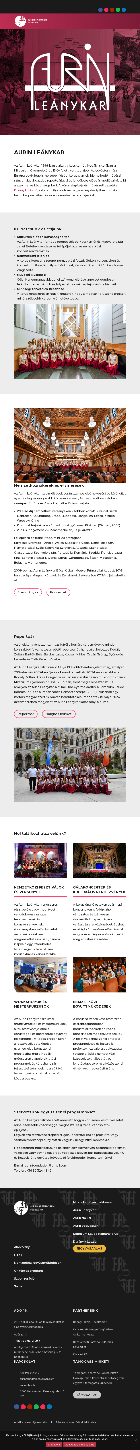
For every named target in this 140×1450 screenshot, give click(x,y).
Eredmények (28, 592)
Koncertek (58, 592)
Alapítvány (22, 1247)
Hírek (18, 1255)
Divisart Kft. (80, 1354)
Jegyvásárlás (89, 1248)
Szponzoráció (24, 1278)
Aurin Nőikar (82, 1218)
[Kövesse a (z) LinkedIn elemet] (124, 10)
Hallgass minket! (59, 714)
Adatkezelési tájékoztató (79, 1444)
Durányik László (25, 190)
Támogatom (87, 1394)
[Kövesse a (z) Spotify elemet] (118, 10)
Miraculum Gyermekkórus (92, 1202)
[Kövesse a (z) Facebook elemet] (100, 10)
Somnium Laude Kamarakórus (95, 1234)
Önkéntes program (28, 1270)
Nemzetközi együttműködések (37, 1262)
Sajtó (18, 1286)
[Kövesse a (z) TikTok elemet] (42, 1406)
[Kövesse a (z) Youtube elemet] (112, 10)
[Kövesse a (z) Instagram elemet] (106, 10)
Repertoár (26, 714)
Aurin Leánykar (84, 1210)
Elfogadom (53, 1444)
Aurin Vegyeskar (85, 1226)
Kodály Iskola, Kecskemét (90, 1322)
